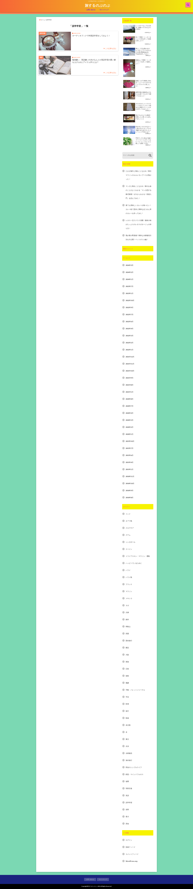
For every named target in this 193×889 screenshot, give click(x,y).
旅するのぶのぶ (97, 5)
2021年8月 (129, 385)
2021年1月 (129, 392)
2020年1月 (129, 434)
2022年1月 (129, 350)
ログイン (129, 840)
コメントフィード (132, 854)
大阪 (127, 655)
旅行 (127, 711)
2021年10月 (130, 371)
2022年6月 (129, 321)
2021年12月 (130, 357)
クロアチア (130, 528)
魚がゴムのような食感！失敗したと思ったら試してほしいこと (143, 116)
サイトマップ (104, 10)
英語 (127, 795)
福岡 (127, 781)
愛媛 (127, 683)
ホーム (43, 20)
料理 (127, 704)
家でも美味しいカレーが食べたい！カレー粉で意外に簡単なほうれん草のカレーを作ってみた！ (138, 209)
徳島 (127, 676)
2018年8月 (129, 497)
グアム (128, 535)
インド (128, 514)
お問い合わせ (90, 10)
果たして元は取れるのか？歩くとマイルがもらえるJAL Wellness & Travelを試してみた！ (143, 51)
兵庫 (127, 612)
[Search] (150, 155)
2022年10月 (130, 300)
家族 (127, 662)
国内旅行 (129, 641)
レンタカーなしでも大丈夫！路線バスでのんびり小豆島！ (143, 27)
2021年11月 (130, 364)
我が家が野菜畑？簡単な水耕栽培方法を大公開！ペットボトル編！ (138, 237)
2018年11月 (130, 476)
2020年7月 (129, 406)
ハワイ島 (129, 577)
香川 (127, 816)
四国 (127, 633)
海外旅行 (129, 760)
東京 (127, 739)
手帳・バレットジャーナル (135, 690)
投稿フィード (130, 847)
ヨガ (127, 605)
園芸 (127, 648)
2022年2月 (129, 343)
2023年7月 (129, 286)
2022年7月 (129, 314)
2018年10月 (130, 483)
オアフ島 (129, 521)
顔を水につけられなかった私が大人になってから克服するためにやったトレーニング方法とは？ (143, 129)
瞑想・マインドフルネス (134, 774)
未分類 (128, 725)
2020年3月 (129, 420)
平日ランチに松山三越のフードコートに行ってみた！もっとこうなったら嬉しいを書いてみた (143, 140)
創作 (127, 619)
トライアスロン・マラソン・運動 (138, 556)
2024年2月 (129, 272)
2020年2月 (129, 427)
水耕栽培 (129, 753)
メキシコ (129, 598)
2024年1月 (129, 279)
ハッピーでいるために (134, 563)
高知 (127, 824)
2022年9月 (129, 307)
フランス (129, 584)
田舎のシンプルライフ (134, 767)
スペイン (129, 549)
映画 (127, 718)
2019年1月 (129, 469)
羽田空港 (129, 788)
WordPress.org (131, 861)
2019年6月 (129, 455)
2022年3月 (129, 335)
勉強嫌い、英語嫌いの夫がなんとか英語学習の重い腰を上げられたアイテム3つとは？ (94, 61)
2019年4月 (129, 462)
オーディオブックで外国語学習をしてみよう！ (91, 35)
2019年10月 (130, 441)
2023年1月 (129, 293)
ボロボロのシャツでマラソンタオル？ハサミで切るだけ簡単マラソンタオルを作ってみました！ (143, 106)
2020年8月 (129, 399)
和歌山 (128, 626)
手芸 (127, 697)
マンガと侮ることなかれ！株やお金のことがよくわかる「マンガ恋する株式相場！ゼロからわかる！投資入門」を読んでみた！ (138, 192)
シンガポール (130, 542)
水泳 (127, 746)
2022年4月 (129, 328)
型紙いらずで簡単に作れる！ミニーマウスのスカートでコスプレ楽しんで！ (143, 83)
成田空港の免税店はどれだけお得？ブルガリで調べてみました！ (143, 94)
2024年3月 (129, 265)
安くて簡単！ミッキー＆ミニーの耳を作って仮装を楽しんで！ (143, 38)
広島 (127, 669)
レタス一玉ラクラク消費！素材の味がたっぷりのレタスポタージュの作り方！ (138, 224)
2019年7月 (129, 448)
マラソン (129, 591)
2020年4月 (129, 413)
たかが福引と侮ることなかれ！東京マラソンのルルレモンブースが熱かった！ (138, 175)
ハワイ (128, 570)
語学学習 (129, 802)
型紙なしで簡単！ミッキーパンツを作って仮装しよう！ (143, 61)
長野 (127, 809)
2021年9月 (129, 378)
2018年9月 (129, 490)
